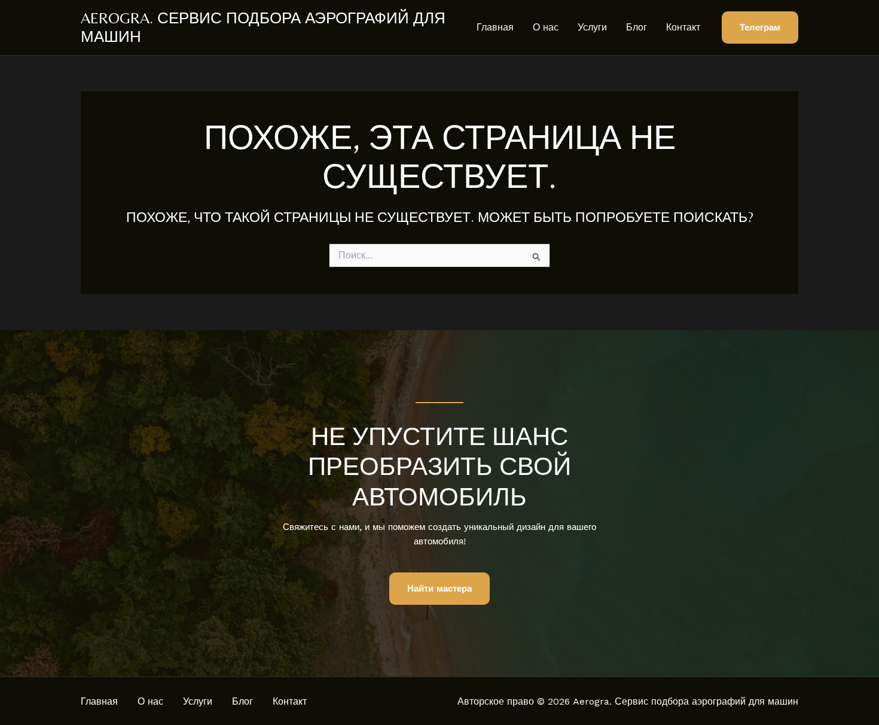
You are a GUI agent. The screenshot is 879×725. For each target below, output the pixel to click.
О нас (545, 27)
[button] (760, 27)
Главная (495, 27)
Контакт (683, 27)
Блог (636, 27)
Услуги (592, 27)
